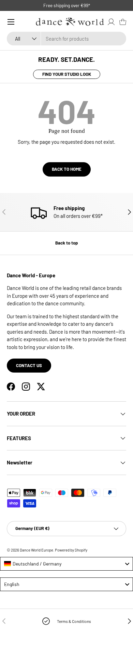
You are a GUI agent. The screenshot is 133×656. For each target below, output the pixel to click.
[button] (123, 22)
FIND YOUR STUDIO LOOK (66, 74)
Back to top (66, 243)
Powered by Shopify (71, 550)
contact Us (29, 365)
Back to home (67, 169)
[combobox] (66, 38)
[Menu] (10, 21)
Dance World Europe (36, 550)
